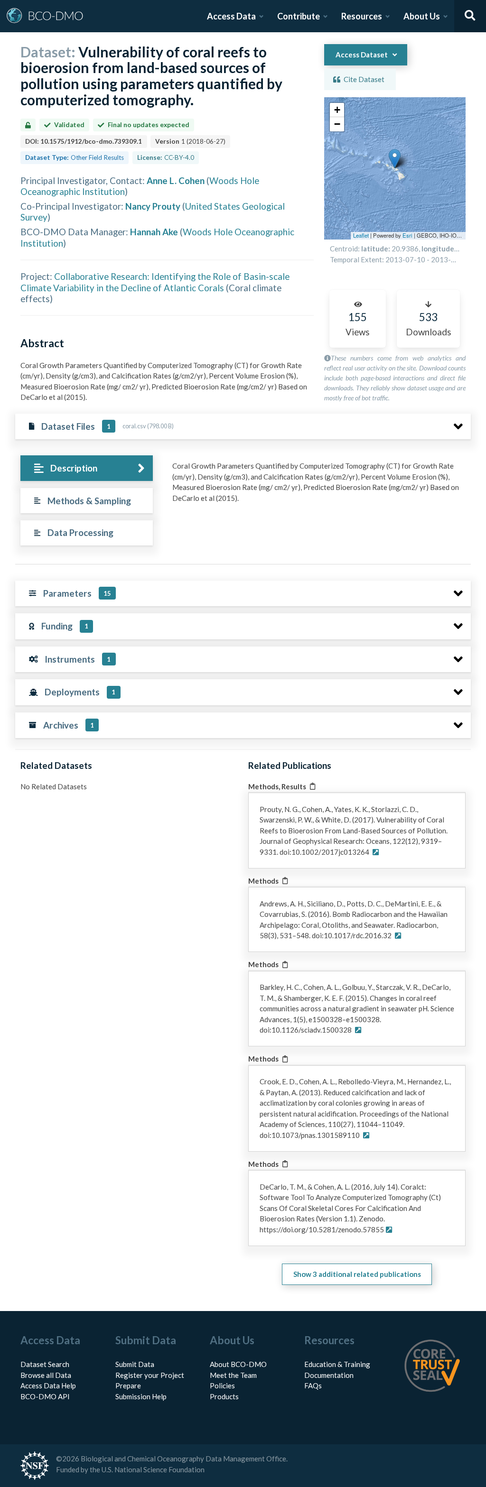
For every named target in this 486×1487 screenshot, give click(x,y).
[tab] (86, 468)
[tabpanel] (319, 485)
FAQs (313, 1385)
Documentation (329, 1375)
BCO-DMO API (45, 1396)
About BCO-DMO (238, 1364)
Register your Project (149, 1375)
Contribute (298, 16)
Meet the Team (233, 1375)
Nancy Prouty (152, 206)
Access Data (231, 16)
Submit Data (134, 1364)
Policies (222, 1385)
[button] (395, 158)
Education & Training (337, 1364)
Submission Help (141, 1396)
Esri (407, 235)
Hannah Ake (154, 231)
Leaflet (361, 235)
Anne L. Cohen (176, 180)
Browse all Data (45, 1375)
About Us (421, 16)
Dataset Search (44, 1364)
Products (224, 1396)
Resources (361, 16)
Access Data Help (48, 1385)
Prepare (128, 1385)
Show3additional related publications (357, 1274)
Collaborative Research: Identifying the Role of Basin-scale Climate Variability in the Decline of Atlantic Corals (155, 282)
